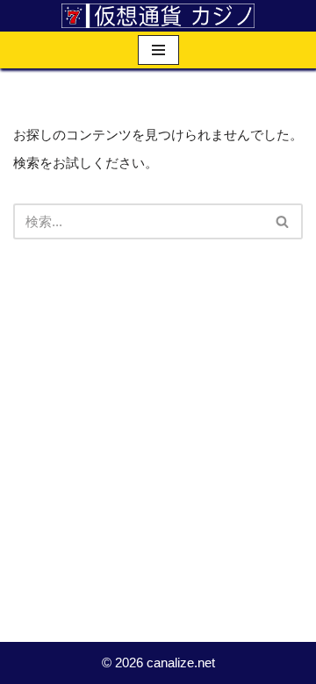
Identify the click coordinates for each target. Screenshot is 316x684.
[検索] (283, 221)
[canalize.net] (158, 16)
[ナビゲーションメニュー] (158, 50)
